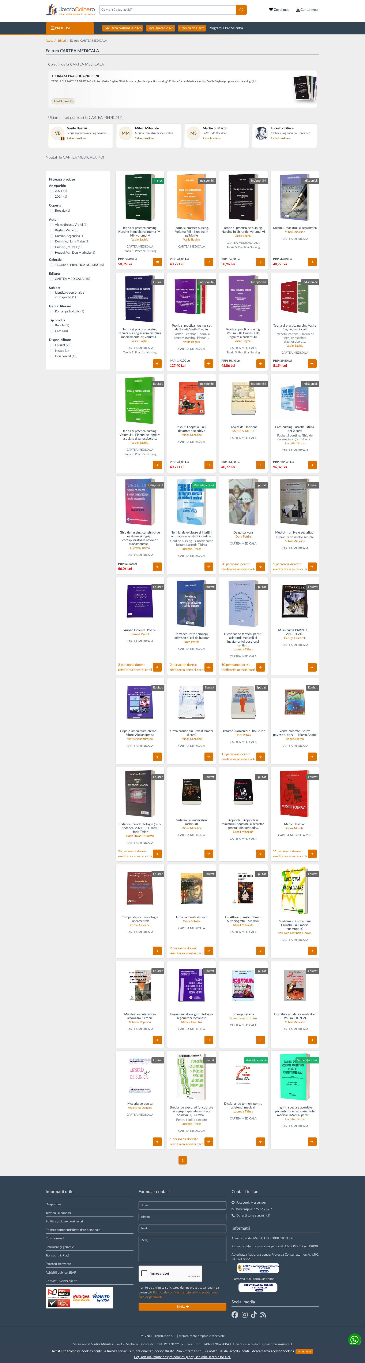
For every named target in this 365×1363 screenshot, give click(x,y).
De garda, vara (243, 532)
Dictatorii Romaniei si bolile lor (243, 731)
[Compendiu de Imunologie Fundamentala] (140, 889)
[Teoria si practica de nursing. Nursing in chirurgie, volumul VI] (243, 197)
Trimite (181, 1306)
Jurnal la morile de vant (191, 917)
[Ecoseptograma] (243, 986)
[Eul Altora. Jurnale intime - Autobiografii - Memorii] (243, 889)
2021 (61, 191)
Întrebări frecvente (58, 1264)
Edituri (61, 40)
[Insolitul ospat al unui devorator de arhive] (192, 398)
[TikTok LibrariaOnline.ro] (254, 1315)
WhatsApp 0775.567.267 (254, 1209)
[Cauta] (241, 10)
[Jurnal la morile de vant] (192, 889)
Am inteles (304, 1351)
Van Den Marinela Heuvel (294, 933)
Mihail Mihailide (295, 232)
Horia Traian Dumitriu (140, 836)
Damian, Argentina (69, 236)
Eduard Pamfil (140, 634)
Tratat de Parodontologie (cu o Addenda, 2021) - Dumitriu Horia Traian (140, 828)
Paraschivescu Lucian (243, 1018)
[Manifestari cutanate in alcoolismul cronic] (140, 986)
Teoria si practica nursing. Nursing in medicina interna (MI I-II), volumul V (139, 231)
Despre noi (53, 1204)
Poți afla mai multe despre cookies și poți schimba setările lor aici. (182, 1357)
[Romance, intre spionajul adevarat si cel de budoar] (192, 603)
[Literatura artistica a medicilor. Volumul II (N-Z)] (295, 986)
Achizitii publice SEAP (61, 1272)
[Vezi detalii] (208, 262)
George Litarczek (295, 638)
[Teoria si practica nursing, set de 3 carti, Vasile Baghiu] (192, 297)
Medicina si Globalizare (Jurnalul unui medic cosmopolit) (295, 925)
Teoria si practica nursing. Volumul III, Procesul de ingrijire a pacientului (243, 333)
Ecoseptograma (243, 1014)
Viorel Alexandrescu (140, 739)
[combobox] (167, 10)
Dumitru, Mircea (68, 247)
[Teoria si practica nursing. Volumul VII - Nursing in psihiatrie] (192, 197)
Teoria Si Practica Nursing (140, 251)
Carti (61, 331)
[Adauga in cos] (157, 262)
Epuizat (63, 345)
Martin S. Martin (243, 431)
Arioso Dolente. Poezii (140, 630)
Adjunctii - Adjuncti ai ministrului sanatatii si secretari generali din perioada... (243, 824)
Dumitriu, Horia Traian (72, 241)
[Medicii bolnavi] (295, 793)
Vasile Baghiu (139, 239)
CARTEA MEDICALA (72, 279)
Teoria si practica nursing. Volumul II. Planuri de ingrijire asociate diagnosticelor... (140, 435)
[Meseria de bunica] (140, 1075)
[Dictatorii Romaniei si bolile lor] (243, 702)
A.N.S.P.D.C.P (293, 1246)
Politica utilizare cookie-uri (64, 1221)
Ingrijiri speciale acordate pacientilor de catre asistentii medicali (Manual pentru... (295, 1111)
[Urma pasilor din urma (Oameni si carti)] (192, 702)
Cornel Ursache (140, 925)
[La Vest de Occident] (243, 398)
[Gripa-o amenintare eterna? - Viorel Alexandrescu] (140, 702)
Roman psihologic (69, 311)
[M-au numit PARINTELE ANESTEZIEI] (295, 602)
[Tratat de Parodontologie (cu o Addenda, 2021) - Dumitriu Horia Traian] (140, 793)
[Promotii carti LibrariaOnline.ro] (245, 1315)
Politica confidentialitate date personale (73, 1230)
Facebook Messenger (251, 1202)
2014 (61, 196)
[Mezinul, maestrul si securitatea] (295, 197)
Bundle (62, 325)
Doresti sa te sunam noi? (253, 1215)
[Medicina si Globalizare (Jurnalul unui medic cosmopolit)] (295, 890)
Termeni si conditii (58, 1213)
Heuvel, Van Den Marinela (75, 252)
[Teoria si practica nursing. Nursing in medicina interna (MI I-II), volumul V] (140, 197)
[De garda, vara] (243, 502)
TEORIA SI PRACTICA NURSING (79, 265)
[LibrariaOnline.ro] (70, 10)
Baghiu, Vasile (66, 230)
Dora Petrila (243, 536)
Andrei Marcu (295, 739)
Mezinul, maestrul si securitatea (295, 228)
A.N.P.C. (313, 1254)
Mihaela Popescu (140, 1022)
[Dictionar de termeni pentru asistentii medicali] (243, 1075)
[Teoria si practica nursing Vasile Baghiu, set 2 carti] (295, 297)
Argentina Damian (140, 1107)
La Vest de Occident (243, 427)
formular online (263, 1279)
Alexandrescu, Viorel (71, 224)
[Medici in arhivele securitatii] (295, 502)
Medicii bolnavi (294, 824)
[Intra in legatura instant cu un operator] (354, 1339)
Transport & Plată (57, 1255)
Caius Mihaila (294, 828)
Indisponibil (66, 356)
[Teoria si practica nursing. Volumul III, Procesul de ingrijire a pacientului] (243, 299)
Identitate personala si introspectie (70, 295)
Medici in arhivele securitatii (294, 532)
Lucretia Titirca (295, 443)
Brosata (62, 210)
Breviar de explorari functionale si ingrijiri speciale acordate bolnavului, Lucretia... (191, 1111)
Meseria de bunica (140, 1103)
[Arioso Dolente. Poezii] (140, 602)
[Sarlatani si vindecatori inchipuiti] (192, 792)
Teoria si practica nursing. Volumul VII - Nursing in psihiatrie (191, 231)
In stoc (62, 350)
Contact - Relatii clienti (61, 1281)
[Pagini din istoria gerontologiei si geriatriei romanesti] (192, 986)
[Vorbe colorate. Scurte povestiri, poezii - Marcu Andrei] (295, 702)
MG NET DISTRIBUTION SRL (273, 1238)
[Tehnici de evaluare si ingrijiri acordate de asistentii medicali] (192, 502)
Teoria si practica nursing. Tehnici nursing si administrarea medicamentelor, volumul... (139, 333)
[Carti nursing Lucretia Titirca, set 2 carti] (295, 398)
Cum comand (55, 1238)
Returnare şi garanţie (60, 1247)
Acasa (49, 40)
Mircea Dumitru (191, 1022)
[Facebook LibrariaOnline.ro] (235, 1315)
